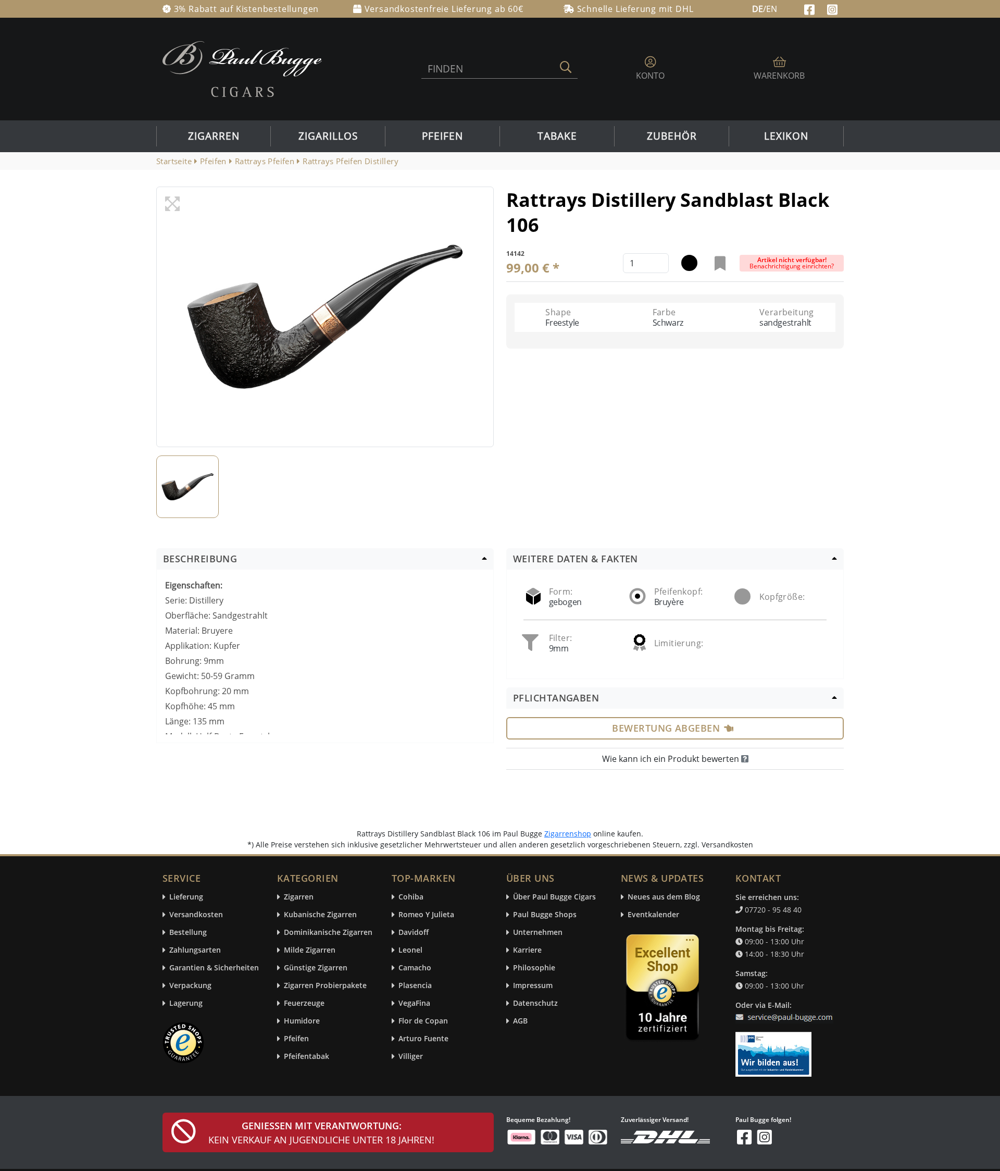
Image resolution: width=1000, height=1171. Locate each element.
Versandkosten (196, 915)
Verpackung (190, 986)
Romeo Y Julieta (426, 915)
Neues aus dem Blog (664, 897)
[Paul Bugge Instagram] (832, 8)
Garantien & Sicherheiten (214, 968)
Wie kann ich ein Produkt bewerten (671, 759)
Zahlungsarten (195, 950)
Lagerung (186, 1003)
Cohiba (410, 897)
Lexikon (786, 136)
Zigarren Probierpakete (325, 986)
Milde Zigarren (309, 950)
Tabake (557, 136)
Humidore (302, 1021)
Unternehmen (537, 933)
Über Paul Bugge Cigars (554, 897)
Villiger (410, 1057)
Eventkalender (653, 915)
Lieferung (186, 897)
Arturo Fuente (423, 1039)
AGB (520, 1021)
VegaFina (414, 1003)
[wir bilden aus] (775, 1049)
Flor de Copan (423, 1021)
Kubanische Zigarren (320, 915)
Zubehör (672, 136)
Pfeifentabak (306, 1057)
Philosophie (534, 968)
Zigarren (214, 136)
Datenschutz (535, 1003)
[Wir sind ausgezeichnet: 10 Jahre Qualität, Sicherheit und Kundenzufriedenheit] (663, 989)
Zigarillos (328, 136)
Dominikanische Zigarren (328, 933)
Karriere (527, 950)
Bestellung (188, 933)
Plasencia (415, 986)
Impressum (533, 986)
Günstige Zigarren (315, 968)
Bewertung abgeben (666, 728)
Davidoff (413, 933)
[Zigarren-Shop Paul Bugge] (242, 68)
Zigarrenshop (567, 834)
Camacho (414, 968)
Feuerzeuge (304, 1003)
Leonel (410, 950)
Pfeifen (442, 136)
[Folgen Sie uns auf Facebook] (810, 8)
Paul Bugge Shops (545, 915)
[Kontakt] (786, 1011)
